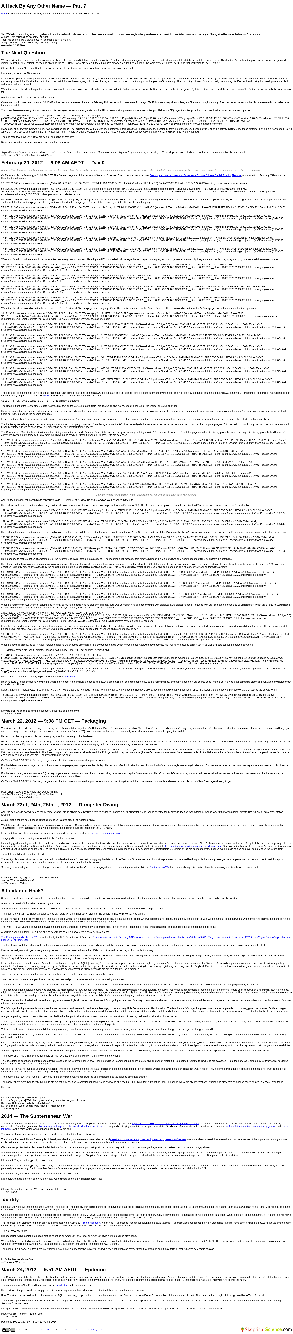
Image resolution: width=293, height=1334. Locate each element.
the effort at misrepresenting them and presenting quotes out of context (148, 1139)
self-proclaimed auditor (238, 1126)
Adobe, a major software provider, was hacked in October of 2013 (171, 937)
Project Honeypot (91, 1222)
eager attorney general (264, 1126)
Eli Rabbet (69, 676)
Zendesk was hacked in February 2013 (113, 937)
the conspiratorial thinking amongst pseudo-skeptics (193, 846)
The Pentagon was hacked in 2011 (20, 937)
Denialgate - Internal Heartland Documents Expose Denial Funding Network (195, 175)
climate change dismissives (107, 833)
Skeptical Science (47, 1330)
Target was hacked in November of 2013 (230, 937)
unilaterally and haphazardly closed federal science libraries (72, 1126)
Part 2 (47, 395)
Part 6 (4, 13)
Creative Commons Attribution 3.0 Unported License (88, 1330)
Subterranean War (160, 867)
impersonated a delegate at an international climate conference (165, 1123)
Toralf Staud (62, 1285)
